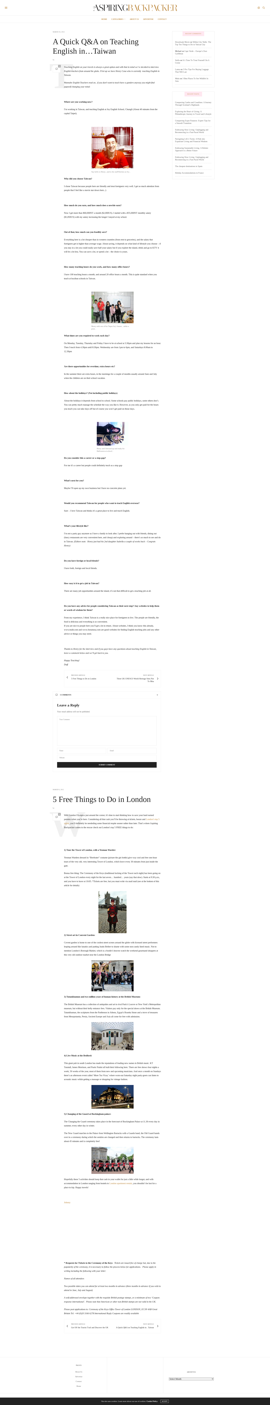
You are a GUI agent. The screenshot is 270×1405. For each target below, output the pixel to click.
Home (104, 19)
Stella (177, 60)
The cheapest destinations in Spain (188, 166)
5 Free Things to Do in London (102, 799)
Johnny (67, 1202)
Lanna (177, 69)
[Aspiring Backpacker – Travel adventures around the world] (135, 7)
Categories (117, 19)
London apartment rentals (120, 1183)
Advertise (148, 19)
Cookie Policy (152, 1401)
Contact (162, 19)
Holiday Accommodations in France (189, 173)
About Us (134, 19)
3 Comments (65, 695)
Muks (177, 79)
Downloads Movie (182, 42)
